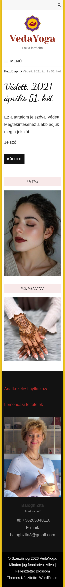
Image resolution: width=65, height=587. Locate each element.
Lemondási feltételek (23, 404)
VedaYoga (32, 38)
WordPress (48, 578)
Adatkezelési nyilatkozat (27, 388)
